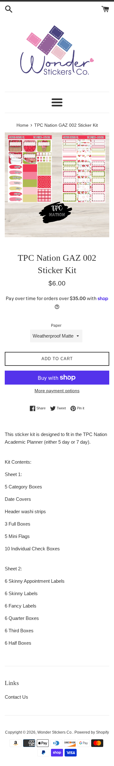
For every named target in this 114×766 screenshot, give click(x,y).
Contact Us (16, 697)
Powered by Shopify (91, 732)
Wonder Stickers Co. (55, 732)
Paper (56, 325)
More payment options (57, 390)
